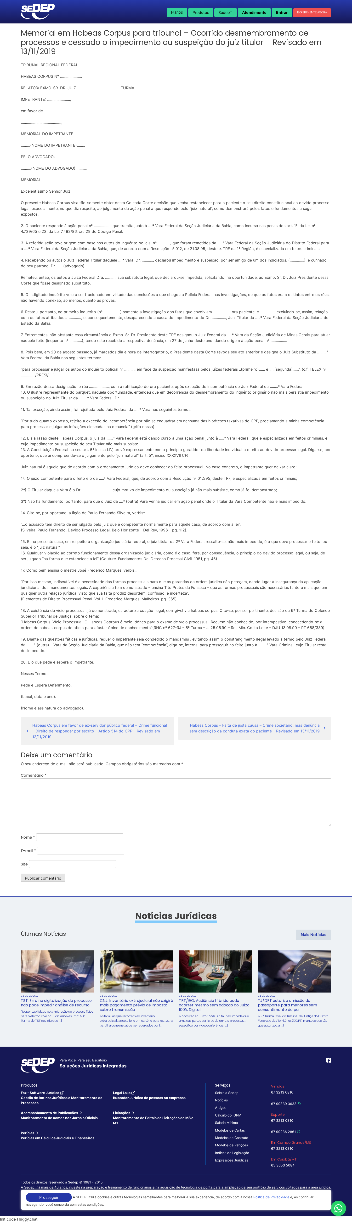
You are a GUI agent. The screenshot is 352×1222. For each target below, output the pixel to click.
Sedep (225, 12)
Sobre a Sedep (226, 1093)
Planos (177, 12)
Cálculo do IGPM (228, 1115)
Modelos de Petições (231, 1145)
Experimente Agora (312, 12)
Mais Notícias (313, 934)
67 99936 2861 (283, 1132)
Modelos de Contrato (231, 1138)
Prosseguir (48, 1197)
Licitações (153, 1118)
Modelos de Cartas (230, 1130)
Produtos (201, 12)
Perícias (57, 1135)
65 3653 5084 (283, 1165)
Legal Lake (149, 1095)
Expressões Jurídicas (231, 1160)
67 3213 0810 (282, 1092)
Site (24, 864)
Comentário (33, 775)
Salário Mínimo (226, 1123)
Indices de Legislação (232, 1153)
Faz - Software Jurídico (61, 1098)
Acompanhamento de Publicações (59, 1115)
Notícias (221, 1100)
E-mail (28, 851)
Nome (28, 837)
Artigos (220, 1107)
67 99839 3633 (283, 1104)
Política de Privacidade (271, 1197)
